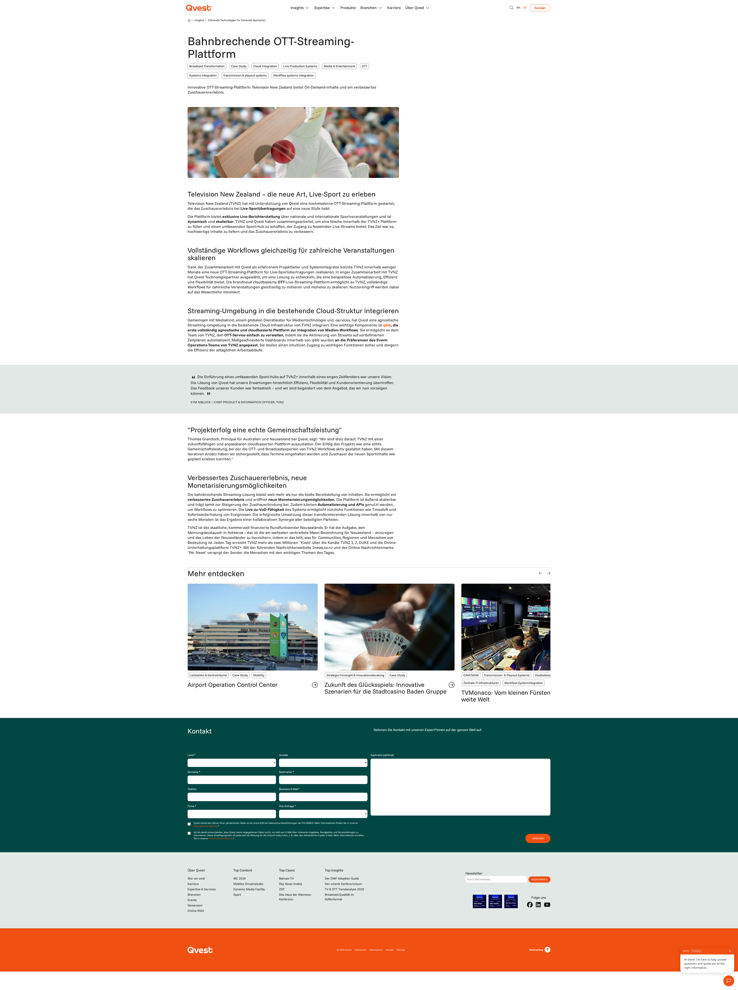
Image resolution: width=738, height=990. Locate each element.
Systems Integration (203, 75)
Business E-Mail (289, 789)
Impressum (360, 949)
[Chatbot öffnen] (512, 7)
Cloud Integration (265, 66)
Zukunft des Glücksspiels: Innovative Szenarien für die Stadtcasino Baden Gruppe (249, 688)
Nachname (286, 772)
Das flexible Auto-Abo (490, 684)
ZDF (282, 889)
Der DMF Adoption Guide (342, 878)
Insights (199, 20)
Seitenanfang (536, 949)
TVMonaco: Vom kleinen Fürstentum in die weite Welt (382, 696)
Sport (237, 894)
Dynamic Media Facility (249, 889)
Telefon (192, 789)
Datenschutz (376, 949)
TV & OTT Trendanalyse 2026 (344, 889)
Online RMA (196, 911)
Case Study (239, 66)
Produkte (348, 7)
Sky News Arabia (290, 884)
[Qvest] (198, 8)
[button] (540, 573)
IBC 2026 (239, 878)
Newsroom (195, 905)
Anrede (283, 755)
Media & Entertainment (339, 66)
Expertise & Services (202, 889)
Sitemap (401, 949)
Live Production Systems (300, 66)
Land (191, 755)
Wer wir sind (196, 878)
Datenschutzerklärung (206, 826)
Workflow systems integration (293, 75)
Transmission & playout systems (245, 75)
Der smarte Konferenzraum (343, 884)
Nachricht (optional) (382, 755)
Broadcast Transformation (206, 66)
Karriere (394, 7)
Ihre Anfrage (287, 806)
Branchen (194, 894)
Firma (192, 806)
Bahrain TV (286, 878)
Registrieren (539, 879)
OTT (364, 66)
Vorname (194, 772)
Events (192, 900)
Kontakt (540, 8)
